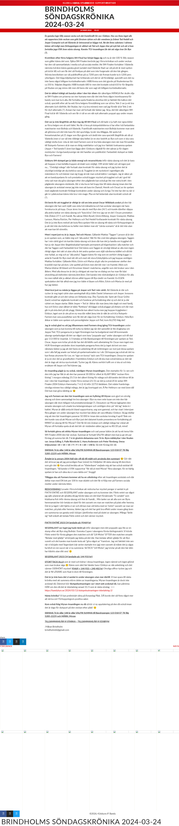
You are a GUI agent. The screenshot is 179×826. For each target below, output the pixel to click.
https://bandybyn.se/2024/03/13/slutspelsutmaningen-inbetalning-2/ (79, 590)
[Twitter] (16, 814)
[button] (68, 3)
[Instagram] (10, 814)
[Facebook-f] (3, 814)
